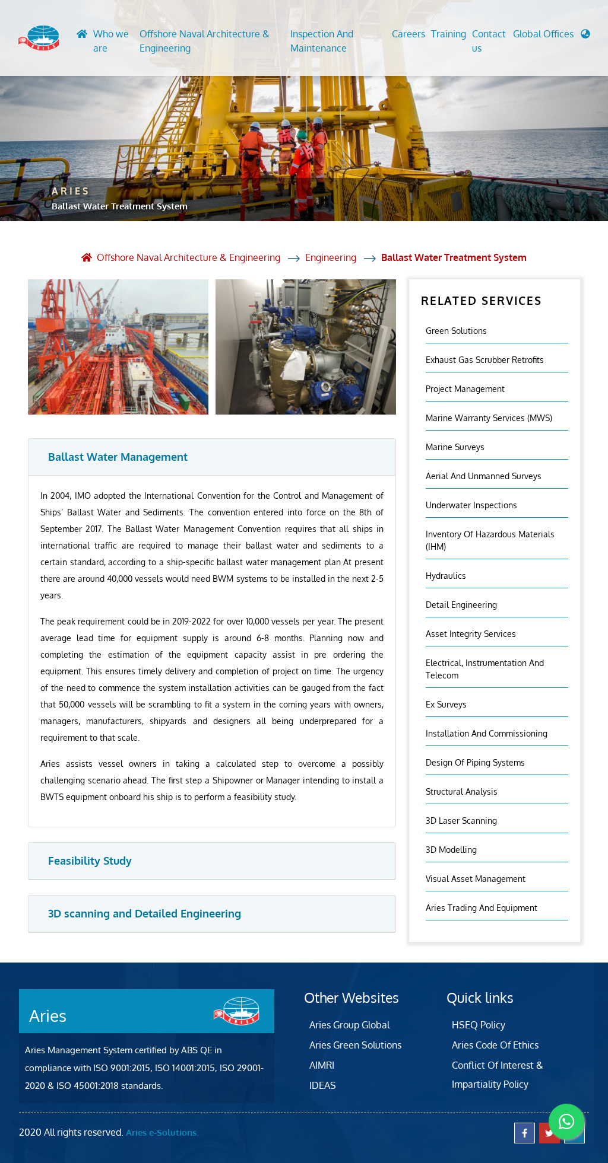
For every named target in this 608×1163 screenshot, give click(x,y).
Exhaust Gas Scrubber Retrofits (485, 360)
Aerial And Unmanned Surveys (484, 476)
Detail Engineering (461, 605)
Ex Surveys (446, 704)
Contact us (489, 41)
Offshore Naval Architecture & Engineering (205, 41)
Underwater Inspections (471, 505)
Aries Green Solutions (355, 1045)
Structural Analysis (462, 791)
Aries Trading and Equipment (481, 908)
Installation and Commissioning (486, 733)
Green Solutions (456, 331)
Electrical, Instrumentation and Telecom (485, 669)
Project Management (465, 389)
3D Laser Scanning (461, 820)
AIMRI (321, 1065)
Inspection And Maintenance (321, 41)
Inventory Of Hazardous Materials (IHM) (490, 540)
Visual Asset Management (475, 879)
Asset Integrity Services (471, 634)
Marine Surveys (455, 447)
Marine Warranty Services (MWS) (489, 418)
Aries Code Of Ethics (495, 1045)
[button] (551, 37)
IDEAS (322, 1085)
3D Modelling (451, 850)
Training (448, 34)
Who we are (111, 41)
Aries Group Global (349, 1025)
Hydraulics (446, 576)
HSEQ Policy (478, 1025)
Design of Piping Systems (475, 762)
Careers (408, 34)
